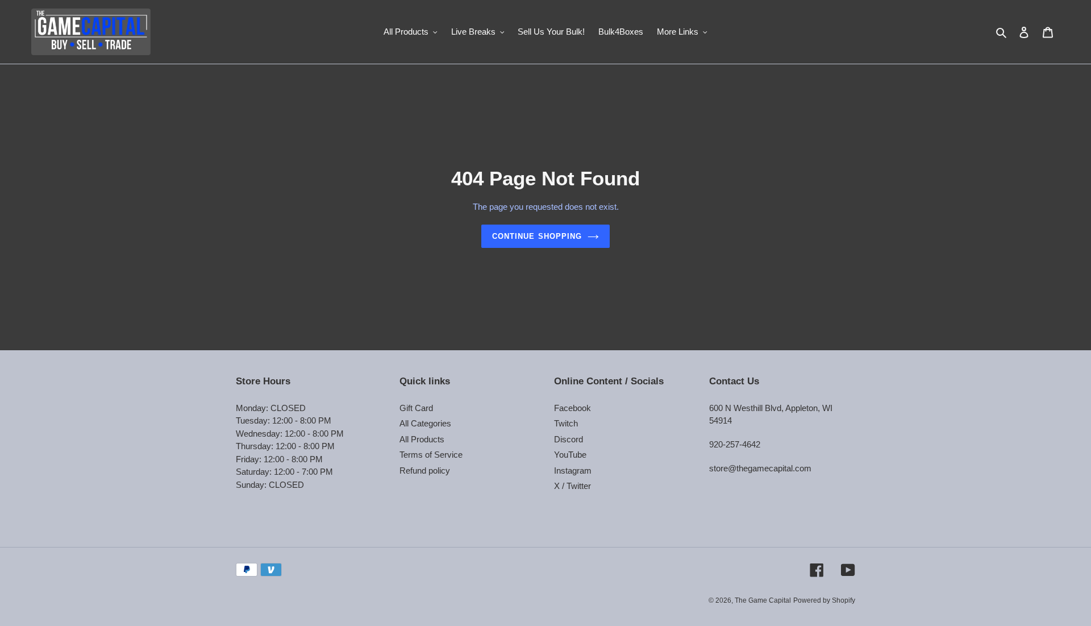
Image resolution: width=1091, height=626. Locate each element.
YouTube (570, 454)
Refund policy (424, 470)
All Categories (425, 423)
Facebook (572, 408)
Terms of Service (431, 454)
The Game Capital (763, 600)
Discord (568, 439)
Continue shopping (537, 236)
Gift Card (416, 408)
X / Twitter (572, 486)
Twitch (566, 423)
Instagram (573, 470)
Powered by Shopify (824, 600)
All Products (421, 439)
